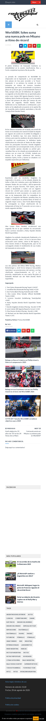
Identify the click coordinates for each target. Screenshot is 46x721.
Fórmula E (31, 637)
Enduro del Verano (13, 626)
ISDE (20, 641)
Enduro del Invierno (24, 622)
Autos (30, 614)
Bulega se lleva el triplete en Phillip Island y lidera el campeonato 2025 (22, 361)
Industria (28, 641)
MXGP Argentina (12, 648)
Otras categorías (13, 660)
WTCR (15, 671)
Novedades (27, 656)
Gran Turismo (11, 641)
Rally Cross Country (14, 664)
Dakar (32, 618)
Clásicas (9, 618)
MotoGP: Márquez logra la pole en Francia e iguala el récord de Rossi (28, 587)
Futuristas (10, 637)
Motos (26, 652)
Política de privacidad (13, 698)
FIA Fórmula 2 (23, 629)
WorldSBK (9, 326)
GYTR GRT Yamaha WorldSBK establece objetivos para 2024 (21, 420)
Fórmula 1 (21, 637)
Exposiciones (11, 629)
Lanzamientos (26, 645)
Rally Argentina (28, 660)
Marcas (24, 648)
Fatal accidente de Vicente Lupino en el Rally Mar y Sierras (28, 599)
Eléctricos (10, 622)
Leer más (41, 718)
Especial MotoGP (29, 626)
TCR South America (13, 668)
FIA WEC (21, 633)
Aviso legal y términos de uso (16, 682)
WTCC (8, 671)
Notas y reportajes (13, 656)
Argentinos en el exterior (15, 614)
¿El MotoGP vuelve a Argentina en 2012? (25, 574)
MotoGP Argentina (13, 652)
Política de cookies (12, 705)
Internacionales (12, 645)
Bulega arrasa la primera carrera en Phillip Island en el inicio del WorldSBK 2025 (21, 390)
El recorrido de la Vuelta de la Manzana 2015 (28, 563)
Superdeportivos (31, 664)
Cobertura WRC (21, 618)
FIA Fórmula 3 (11, 633)
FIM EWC (29, 633)
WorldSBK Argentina (28, 671)
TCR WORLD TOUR (29, 668)
